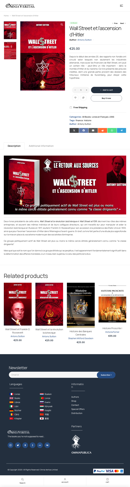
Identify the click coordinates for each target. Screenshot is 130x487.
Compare (83, 97)
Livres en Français (100, 116)
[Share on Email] (93, 130)
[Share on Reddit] (102, 130)
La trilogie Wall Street (81, 328)
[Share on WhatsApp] (112, 130)
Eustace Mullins (112, 336)
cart (107, 482)
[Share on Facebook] (83, 130)
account (65, 482)
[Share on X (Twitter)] (74, 130)
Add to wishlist (75, 97)
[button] (62, 24)
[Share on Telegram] (121, 130)
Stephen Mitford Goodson (17, 338)
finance (79, 120)
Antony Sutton (85, 40)
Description (14, 145)
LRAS (111, 116)
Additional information (41, 145)
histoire (87, 120)
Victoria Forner (49, 332)
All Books (86, 116)
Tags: (72, 120)
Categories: (75, 116)
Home (6, 15)
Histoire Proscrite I (49, 328)
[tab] (14, 146)
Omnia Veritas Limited (49, 469)
